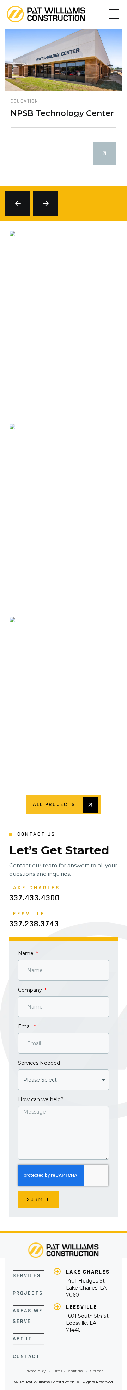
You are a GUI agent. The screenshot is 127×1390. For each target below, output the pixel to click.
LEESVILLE (81, 1307)
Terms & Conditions (68, 1371)
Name (26, 953)
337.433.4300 (34, 898)
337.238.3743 (34, 924)
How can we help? (41, 1099)
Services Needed (39, 1063)
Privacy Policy (35, 1371)
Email (25, 1026)
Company (30, 990)
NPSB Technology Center (62, 113)
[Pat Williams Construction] (46, 14)
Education (24, 101)
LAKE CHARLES (88, 1272)
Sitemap (96, 1371)
